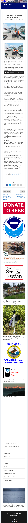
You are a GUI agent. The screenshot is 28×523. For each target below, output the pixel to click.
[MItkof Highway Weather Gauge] (14, 335)
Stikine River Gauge (8, 470)
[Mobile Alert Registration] (12, 378)
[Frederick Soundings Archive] (14, 502)
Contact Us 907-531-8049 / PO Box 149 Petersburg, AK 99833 (13, 517)
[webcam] (14, 395)
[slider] (21, 72)
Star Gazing (7, 466)
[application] (14, 72)
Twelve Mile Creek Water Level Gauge (13, 476)
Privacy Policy (13, 515)
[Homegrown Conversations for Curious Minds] (14, 298)
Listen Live (7, 4)
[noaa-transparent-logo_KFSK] (14, 238)
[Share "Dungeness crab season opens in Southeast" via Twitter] (10, 185)
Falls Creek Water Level (9, 473)
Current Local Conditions (10, 443)
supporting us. (15, 174)
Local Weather (7, 450)
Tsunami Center (8, 480)
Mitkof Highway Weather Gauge (11, 446)
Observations (7, 460)
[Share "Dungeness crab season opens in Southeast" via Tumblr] (15, 185)
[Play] (5, 72)
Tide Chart (6, 463)
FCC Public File (14, 519)
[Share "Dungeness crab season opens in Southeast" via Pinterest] (18, 185)
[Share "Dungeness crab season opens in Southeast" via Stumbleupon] (20, 185)
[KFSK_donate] (14, 213)
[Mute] (18, 72)
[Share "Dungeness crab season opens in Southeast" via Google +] (12, 185)
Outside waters (7, 456)
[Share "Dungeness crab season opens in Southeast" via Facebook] (7, 185)
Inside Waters (7, 453)
